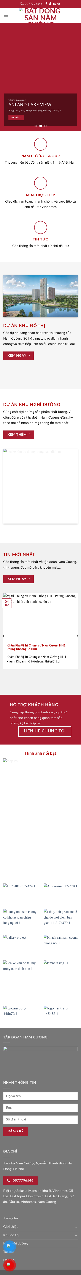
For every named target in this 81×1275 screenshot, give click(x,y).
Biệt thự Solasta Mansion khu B (27, 1191)
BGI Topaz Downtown (26, 1196)
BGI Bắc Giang (56, 1196)
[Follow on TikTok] (50, 3)
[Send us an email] (54, 3)
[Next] (77, 636)
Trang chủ (10, 1218)
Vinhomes (28, 1202)
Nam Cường (47, 1202)
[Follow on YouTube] (58, 3)
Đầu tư (14, 1202)
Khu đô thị (11, 1235)
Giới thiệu (10, 1226)
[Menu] (5, 15)
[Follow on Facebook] (46, 3)
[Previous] (4, 636)
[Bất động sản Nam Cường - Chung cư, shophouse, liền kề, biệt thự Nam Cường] (40, 15)
